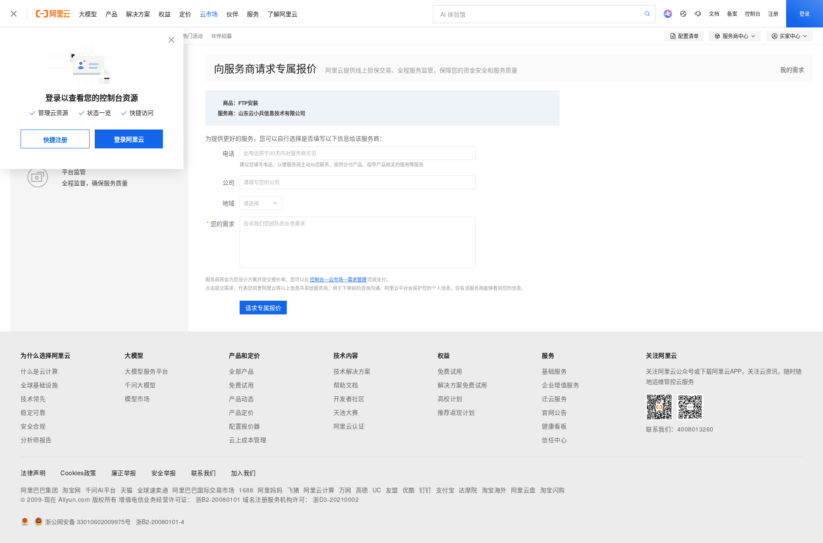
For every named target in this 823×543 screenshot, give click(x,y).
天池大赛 (345, 412)
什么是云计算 (39, 371)
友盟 (392, 490)
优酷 (408, 490)
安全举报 (163, 472)
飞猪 (293, 490)
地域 (228, 203)
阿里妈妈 (270, 490)
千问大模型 (140, 384)
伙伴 (232, 13)
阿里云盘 (523, 490)
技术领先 (33, 398)
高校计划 (450, 398)
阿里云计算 (319, 490)
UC (376, 490)
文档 (714, 13)
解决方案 (138, 13)
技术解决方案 (352, 371)
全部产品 (241, 371)
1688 (246, 490)
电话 (228, 153)
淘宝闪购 (552, 490)
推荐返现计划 (456, 412)
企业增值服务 (560, 384)
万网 (345, 490)
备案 (732, 13)
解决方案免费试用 (462, 384)
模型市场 (137, 398)
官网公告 (554, 412)
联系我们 (203, 472)
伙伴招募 (221, 35)
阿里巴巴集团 (39, 490)
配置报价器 (244, 426)
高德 (362, 490)
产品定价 (241, 412)
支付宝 (445, 490)
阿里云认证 (349, 426)
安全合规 (33, 426)
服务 (253, 13)
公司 (228, 182)
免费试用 (241, 384)
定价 (185, 13)
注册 (773, 13)
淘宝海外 (494, 490)
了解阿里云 (282, 13)
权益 (165, 13)
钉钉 (425, 490)
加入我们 (243, 472)
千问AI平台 (100, 490)
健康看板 (554, 426)
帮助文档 (345, 384)
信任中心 (554, 439)
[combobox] (255, 202)
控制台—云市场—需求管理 (338, 279)
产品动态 (241, 398)
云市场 (209, 13)
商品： (230, 103)
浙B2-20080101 (218, 499)
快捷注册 (55, 139)
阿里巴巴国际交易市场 (203, 490)
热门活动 (192, 35)
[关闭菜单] (13, 13)
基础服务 (554, 371)
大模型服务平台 (146, 371)
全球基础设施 (39, 384)
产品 (111, 13)
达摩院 (468, 490)
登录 (804, 13)
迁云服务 (554, 398)
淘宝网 (71, 490)
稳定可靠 (33, 412)
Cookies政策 (78, 472)
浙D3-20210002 (336, 499)
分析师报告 (36, 439)
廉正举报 (123, 472)
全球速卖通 (152, 490)
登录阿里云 (129, 139)
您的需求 (222, 223)
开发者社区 (349, 398)
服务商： (228, 113)
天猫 (126, 490)
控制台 (752, 13)
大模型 (88, 13)
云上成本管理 (247, 439)
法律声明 (33, 472)
